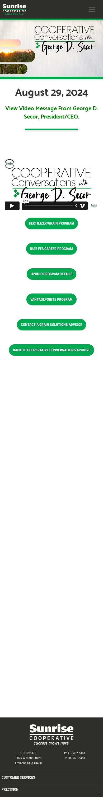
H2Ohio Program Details (52, 273)
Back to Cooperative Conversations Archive (51, 349)
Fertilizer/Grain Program (51, 223)
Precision (10, 789)
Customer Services (18, 777)
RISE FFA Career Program (51, 248)
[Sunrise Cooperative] (13, 9)
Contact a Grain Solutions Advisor (51, 324)
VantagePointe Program (51, 299)
